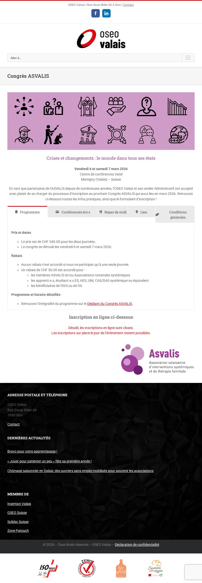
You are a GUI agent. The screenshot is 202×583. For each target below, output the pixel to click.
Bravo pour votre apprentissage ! (32, 451)
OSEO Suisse (17, 513)
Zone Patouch (18, 531)
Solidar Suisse (18, 522)
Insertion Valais (19, 504)
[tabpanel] (101, 266)
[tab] (27, 212)
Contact (128, 5)
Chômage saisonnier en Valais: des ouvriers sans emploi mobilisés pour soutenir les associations (80, 471)
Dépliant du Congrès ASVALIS (109, 304)
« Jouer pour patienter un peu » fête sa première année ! (49, 461)
